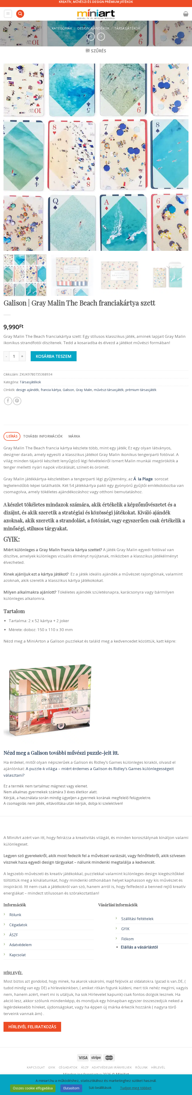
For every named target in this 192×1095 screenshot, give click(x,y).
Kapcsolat (36, 1067)
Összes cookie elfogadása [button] (33, 1088)
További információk (43, 436)
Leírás (12, 436)
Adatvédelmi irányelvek (112, 1067)
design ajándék (27, 390)
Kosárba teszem (54, 356)
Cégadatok (18, 924)
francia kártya (51, 390)
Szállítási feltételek (137, 918)
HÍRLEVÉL (158, 1067)
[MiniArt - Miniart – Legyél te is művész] (96, 14)
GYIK (125, 928)
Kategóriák (62, 28)
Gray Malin (84, 390)
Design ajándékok (93, 28)
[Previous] (13, 157)
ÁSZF (13, 935)
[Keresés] (20, 14)
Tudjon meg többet (135, 1087)
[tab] (12, 436)
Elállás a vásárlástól (139, 947)
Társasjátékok (127, 28)
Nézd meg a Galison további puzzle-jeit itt (61, 752)
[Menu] (8, 14)
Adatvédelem (20, 944)
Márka (74, 436)
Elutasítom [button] (71, 1088)
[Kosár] (185, 14)
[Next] (179, 157)
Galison (68, 390)
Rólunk (15, 914)
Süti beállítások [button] (100, 1087)
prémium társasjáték (141, 390)
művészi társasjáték (109, 390)
